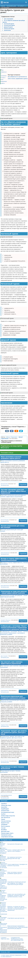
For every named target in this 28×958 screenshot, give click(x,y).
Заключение (7, 30)
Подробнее (23, 484)
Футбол (3, 814)
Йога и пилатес (5, 826)
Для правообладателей (17, 940)
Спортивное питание (7, 836)
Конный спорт (5, 810)
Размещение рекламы (17, 938)
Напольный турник (9, 28)
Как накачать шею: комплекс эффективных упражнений (11, 662)
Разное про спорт (6, 805)
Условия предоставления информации (11, 955)
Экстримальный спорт (7, 812)
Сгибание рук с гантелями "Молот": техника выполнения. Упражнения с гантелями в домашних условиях (14, 627)
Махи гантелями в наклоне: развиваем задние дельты (11, 457)
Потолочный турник (9, 25)
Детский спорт (5, 831)
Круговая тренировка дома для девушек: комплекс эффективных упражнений (13, 491)
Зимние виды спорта (7, 833)
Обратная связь (5, 938)
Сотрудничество (15, 937)
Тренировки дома (5, 485)
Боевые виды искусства (8, 815)
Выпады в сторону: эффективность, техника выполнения (14, 559)
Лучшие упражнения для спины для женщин (13, 526)
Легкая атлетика (6, 821)
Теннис (3, 819)
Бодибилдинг (5, 809)
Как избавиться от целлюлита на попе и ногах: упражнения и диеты (18, 77)
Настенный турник (9, 23)
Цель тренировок (8, 19)
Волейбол (4, 829)
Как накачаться (5, 817)
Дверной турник (8, 27)
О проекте (3, 937)
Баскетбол (4, 807)
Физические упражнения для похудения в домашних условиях (13, 697)
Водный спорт (5, 822)
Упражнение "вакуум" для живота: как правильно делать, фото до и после (14, 732)
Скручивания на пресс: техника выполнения (12, 767)
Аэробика (4, 803)
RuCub (6, 2)
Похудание (4, 824)
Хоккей (3, 828)
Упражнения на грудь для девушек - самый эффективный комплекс (14, 592)
